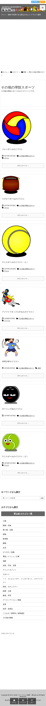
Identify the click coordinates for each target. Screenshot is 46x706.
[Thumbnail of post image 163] (11, 349)
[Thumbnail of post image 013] (17, 243)
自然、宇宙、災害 (9, 565)
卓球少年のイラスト (10, 361)
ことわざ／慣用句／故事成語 (13, 613)
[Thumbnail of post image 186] (11, 444)
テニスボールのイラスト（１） (15, 262)
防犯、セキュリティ (10, 587)
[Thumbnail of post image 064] (11, 186)
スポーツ (15, 72)
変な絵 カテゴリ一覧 (23, 513)
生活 (4, 548)
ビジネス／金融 (8, 552)
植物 (4, 534)
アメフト (7, 321)
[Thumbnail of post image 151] (11, 397)
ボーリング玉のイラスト (12, 409)
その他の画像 (8, 618)
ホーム (5, 72)
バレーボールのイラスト (12, 149)
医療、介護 (7, 591)
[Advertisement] (23, 44)
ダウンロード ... (23, 166)
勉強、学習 (7, 595)
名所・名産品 (8, 609)
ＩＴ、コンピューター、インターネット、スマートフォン (22, 580)
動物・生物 (7, 525)
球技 (24, 72)
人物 (4, 521)
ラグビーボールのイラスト (13, 199)
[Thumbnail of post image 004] (17, 129)
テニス (6, 271)
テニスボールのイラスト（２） (15, 456)
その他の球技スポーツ (27, 156)
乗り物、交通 (8, 530)
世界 (4, 604)
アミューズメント (9, 570)
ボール (6, 158)
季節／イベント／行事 (11, 556)
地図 (4, 561)
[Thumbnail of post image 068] (11, 299)
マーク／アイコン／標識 (12, 600)
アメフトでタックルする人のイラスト (18, 312)
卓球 (39, 368)
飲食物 (5, 539)
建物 (4, 543)
